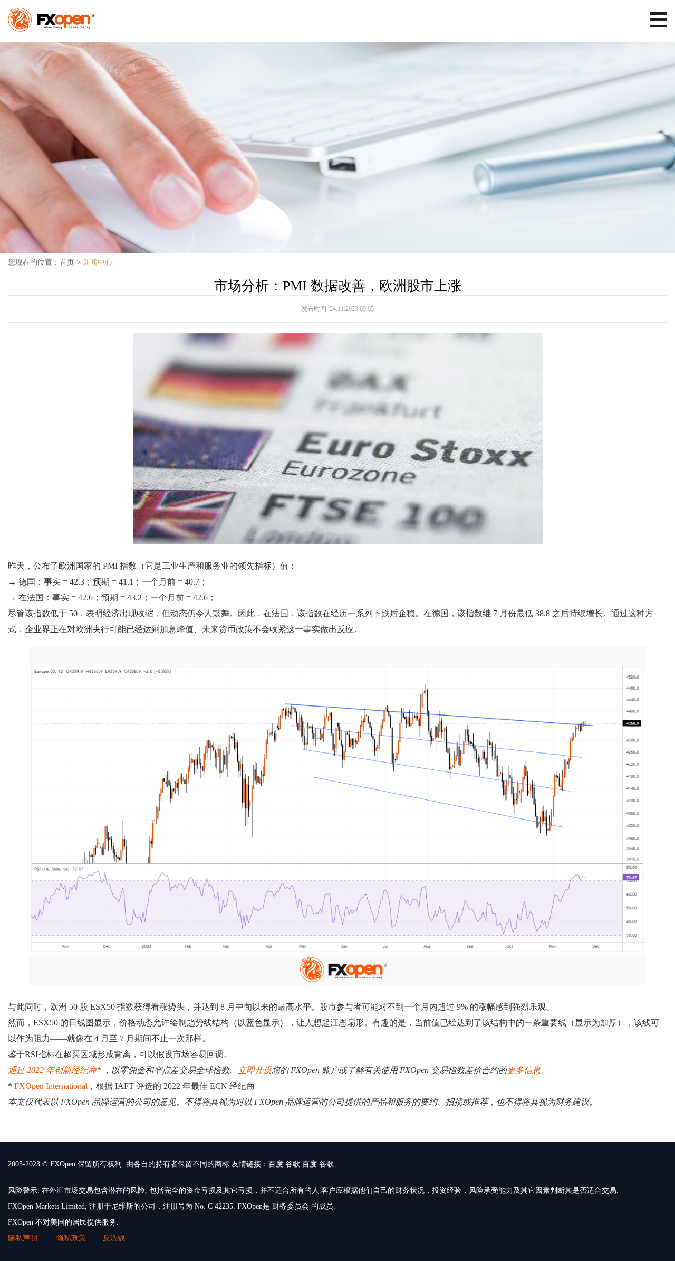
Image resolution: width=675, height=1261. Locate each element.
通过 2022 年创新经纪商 (52, 1070)
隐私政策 (71, 1238)
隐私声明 (24, 1238)
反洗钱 (114, 1238)
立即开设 (255, 1070)
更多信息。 (528, 1070)
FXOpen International (51, 1085)
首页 (67, 262)
